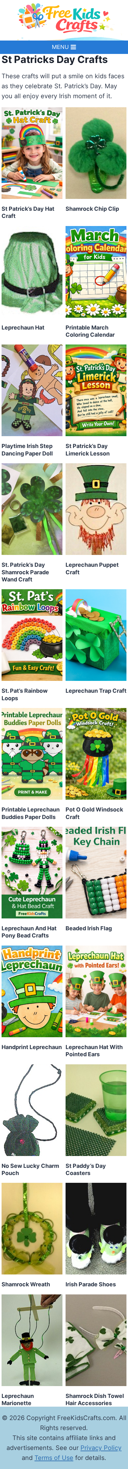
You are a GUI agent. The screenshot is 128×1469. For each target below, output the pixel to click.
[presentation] (32, 153)
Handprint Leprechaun (32, 1047)
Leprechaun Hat (23, 327)
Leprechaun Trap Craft (96, 690)
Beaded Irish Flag (89, 928)
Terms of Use (53, 1458)
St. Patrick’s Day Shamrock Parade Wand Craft (25, 572)
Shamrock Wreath (26, 1284)
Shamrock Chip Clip (92, 208)
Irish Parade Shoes (91, 1284)
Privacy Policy (100, 1448)
